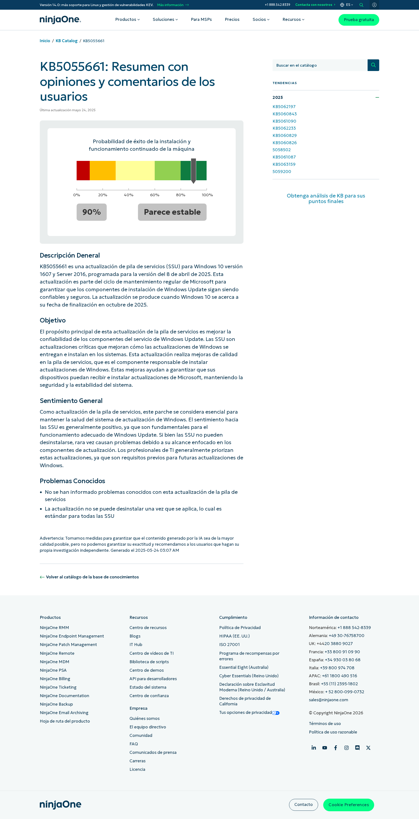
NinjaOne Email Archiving (64, 712)
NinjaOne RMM (54, 627)
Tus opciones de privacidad (245, 712)
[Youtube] (325, 748)
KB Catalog (67, 40)
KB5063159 (284, 164)
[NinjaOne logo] (60, 20)
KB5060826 (285, 142)
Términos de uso (325, 723)
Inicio (45, 40)
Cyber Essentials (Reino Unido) (249, 675)
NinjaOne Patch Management (68, 644)
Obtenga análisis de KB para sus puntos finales (326, 199)
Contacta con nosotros (313, 5)
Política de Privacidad (240, 627)
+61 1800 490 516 (339, 675)
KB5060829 (285, 135)
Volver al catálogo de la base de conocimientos (92, 577)
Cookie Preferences (349, 804)
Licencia (137, 769)
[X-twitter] (368, 748)
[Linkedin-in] (314, 748)
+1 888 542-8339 (354, 627)
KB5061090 (284, 121)
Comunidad (140, 735)
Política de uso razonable (333, 732)
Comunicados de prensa (153, 752)
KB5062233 (284, 128)
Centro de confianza (149, 695)
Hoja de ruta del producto (65, 721)
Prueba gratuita (359, 19)
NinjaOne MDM (54, 661)
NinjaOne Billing (55, 678)
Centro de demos (146, 670)
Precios (232, 19)
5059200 (282, 171)
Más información (170, 5)
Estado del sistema (147, 687)
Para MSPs (201, 19)
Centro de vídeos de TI (151, 653)
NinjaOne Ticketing (58, 687)
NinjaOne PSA (53, 670)
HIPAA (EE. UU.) (234, 636)
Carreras (137, 761)
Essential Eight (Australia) (243, 667)
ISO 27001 (229, 644)
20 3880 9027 (338, 643)
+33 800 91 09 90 (342, 651)
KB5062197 (284, 106)
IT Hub (135, 644)
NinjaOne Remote (57, 653)
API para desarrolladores (153, 678)
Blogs (134, 636)
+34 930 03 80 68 (343, 659)
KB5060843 (285, 114)
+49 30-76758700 (346, 635)
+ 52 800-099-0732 (344, 691)
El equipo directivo (147, 727)
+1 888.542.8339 (277, 5)
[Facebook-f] (335, 748)
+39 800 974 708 (337, 667)
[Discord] (357, 748)
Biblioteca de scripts (149, 661)
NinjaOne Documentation (64, 695)
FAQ (133, 744)
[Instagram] (346, 748)
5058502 (282, 149)
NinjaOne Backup (56, 704)
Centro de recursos (148, 627)
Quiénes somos (144, 718)
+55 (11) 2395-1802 (339, 683)
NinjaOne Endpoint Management (72, 636)
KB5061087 (284, 157)
